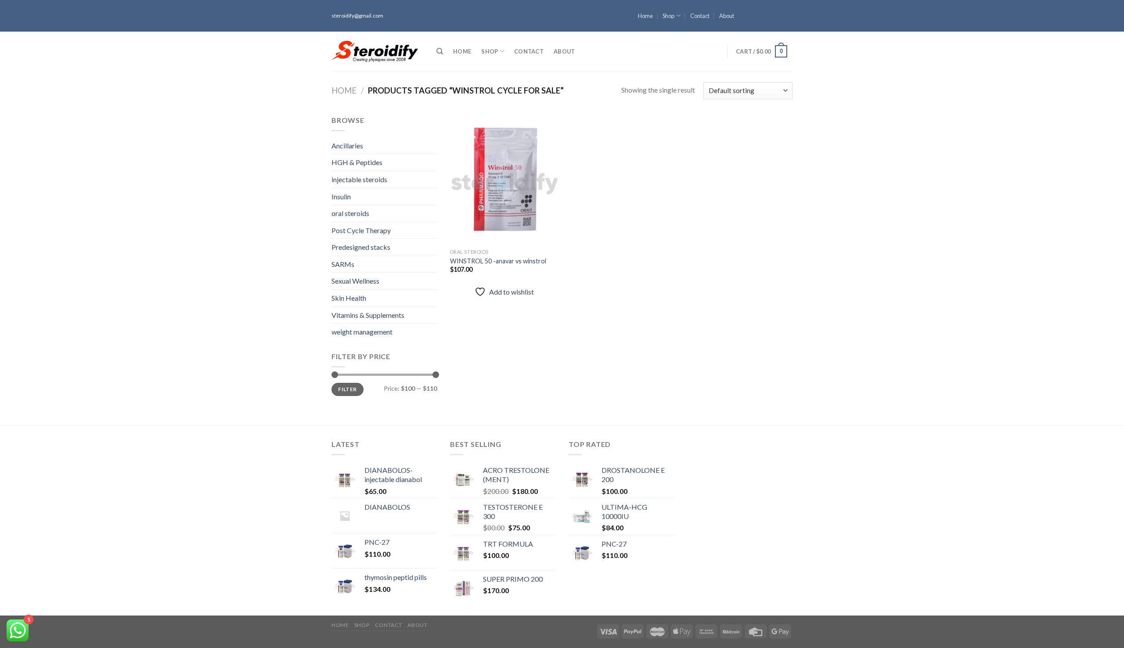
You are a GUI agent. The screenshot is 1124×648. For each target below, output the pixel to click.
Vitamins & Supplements (367, 315)
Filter (347, 389)
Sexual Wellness (355, 281)
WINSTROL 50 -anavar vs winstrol (498, 261)
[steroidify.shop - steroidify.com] (374, 51)
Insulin (341, 196)
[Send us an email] (788, 28)
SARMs (342, 264)
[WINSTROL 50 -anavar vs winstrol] (504, 180)
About (726, 15)
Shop (668, 15)
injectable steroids (359, 179)
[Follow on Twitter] (788, 20)
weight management (362, 332)
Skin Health (348, 298)
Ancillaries (347, 145)
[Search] (439, 51)
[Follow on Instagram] (788, 12)
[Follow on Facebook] (788, 4)
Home (645, 15)
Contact (700, 15)
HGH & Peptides (356, 162)
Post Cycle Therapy (361, 230)
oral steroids (350, 213)
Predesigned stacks (360, 247)
